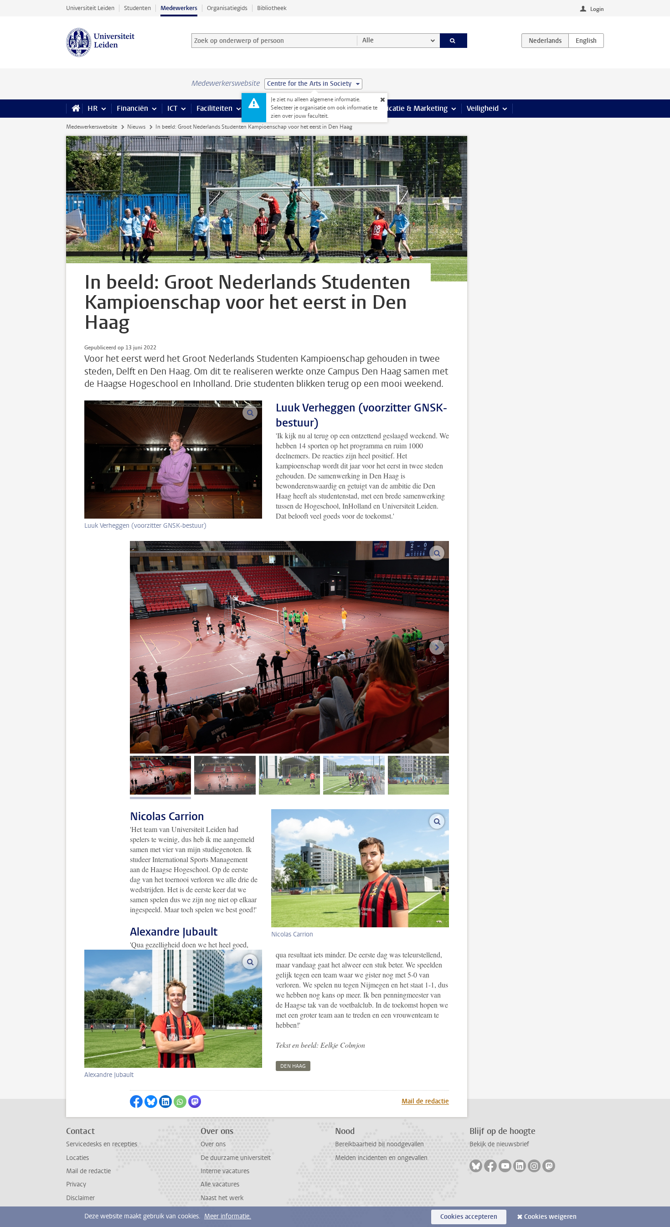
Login (597, 9)
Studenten (137, 8)
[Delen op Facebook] (136, 1101)
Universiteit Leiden (90, 8)
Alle (368, 40)
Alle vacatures (220, 1184)
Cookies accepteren (468, 1216)
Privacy (76, 1184)
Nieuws (136, 126)
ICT (172, 108)
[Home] (74, 108)
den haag (293, 1066)
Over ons (213, 1144)
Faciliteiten (214, 108)
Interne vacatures (225, 1171)
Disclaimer (80, 1198)
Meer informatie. (227, 1216)
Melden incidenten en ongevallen (381, 1158)
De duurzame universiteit (236, 1158)
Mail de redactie (425, 1101)
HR (93, 108)
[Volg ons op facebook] (490, 1165)
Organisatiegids (227, 8)
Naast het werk (222, 1198)
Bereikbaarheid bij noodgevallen (379, 1144)
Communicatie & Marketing (403, 108)
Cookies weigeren (550, 1216)
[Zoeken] (454, 40)
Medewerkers (178, 8)
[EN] (586, 40)
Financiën (132, 108)
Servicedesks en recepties (101, 1144)
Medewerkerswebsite (91, 126)
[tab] (160, 775)
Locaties (77, 1158)
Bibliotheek (272, 8)
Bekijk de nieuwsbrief (499, 1144)
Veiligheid (483, 108)
